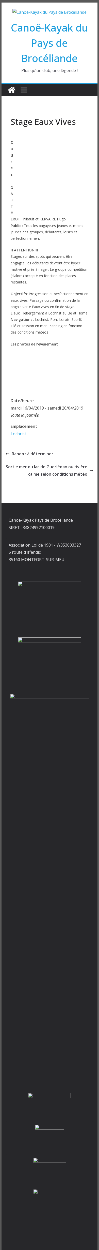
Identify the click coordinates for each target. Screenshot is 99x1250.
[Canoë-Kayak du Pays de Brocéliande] (12, 90)
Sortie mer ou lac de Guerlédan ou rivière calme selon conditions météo (46, 470)
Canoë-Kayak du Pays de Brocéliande (49, 43)
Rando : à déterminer (32, 454)
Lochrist (18, 433)
